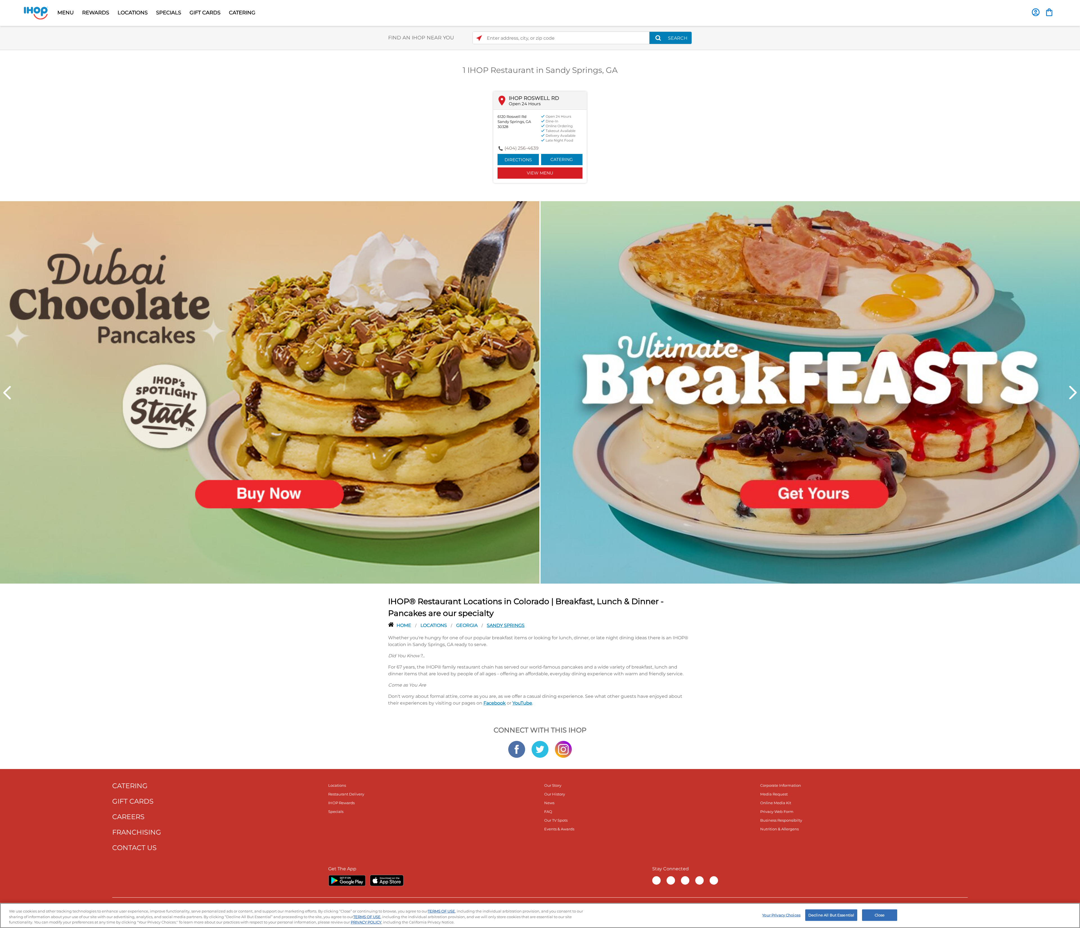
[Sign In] (1035, 12)
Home (404, 625)
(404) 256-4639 (522, 148)
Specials (335, 811)
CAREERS (128, 817)
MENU (65, 13)
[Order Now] (1049, 12)
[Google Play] (347, 880)
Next (1073, 392)
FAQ (548, 811)
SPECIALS (168, 13)
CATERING (242, 13)
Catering (561, 159)
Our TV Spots (556, 820)
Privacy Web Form (776, 811)
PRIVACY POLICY (366, 922)
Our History (554, 794)
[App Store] (387, 880)
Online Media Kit (775, 803)
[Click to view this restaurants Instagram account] (563, 749)
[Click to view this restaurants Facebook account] (516, 749)
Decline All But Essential (831, 915)
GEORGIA (467, 625)
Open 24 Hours (525, 103)
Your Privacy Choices (781, 915)
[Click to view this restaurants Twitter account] (540, 749)
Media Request (774, 794)
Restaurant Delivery (346, 794)
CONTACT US (134, 848)
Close (880, 915)
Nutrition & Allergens (779, 829)
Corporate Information (780, 785)
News (549, 803)
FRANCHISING (136, 832)
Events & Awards (559, 829)
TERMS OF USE (441, 911)
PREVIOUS (7, 392)
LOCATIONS (133, 13)
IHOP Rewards (341, 803)
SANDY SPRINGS (506, 625)
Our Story (552, 785)
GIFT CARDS (205, 13)
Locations (434, 625)
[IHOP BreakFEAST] (810, 392)
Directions (518, 159)
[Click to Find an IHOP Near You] (479, 38)
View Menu (540, 173)
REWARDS (95, 13)
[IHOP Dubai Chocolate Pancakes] (269, 392)
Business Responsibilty (781, 820)
